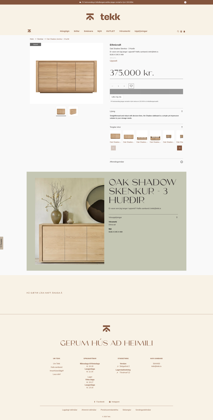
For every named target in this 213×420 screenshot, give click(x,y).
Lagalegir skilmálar (69, 410)
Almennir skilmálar (89, 410)
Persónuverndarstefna (109, 410)
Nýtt (100, 31)
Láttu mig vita (116, 97)
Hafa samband (56, 367)
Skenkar (40, 39)
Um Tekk (56, 364)
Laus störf (56, 374)
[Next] (179, 148)
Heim (32, 39)
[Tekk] (106, 17)
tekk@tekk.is (156, 366)
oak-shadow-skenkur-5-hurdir (134, 142)
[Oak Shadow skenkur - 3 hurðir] (66, 73)
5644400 (156, 364)
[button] (131, 86)
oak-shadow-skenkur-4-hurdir (121, 142)
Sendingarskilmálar (143, 410)
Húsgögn (64, 31)
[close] (185, 2)
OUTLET (110, 31)
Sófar (77, 31)
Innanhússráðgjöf (56, 371)
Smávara (88, 31)
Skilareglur (127, 410)
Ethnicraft (115, 44)
